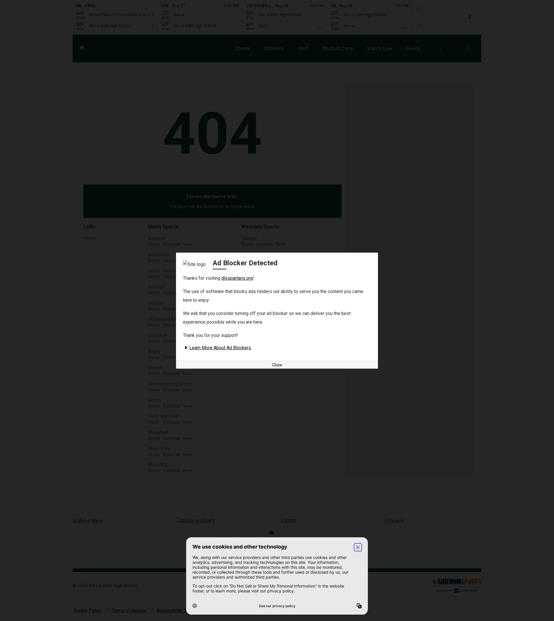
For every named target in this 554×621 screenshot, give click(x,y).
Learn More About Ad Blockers (220, 347)
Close (277, 365)
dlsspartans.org (237, 278)
